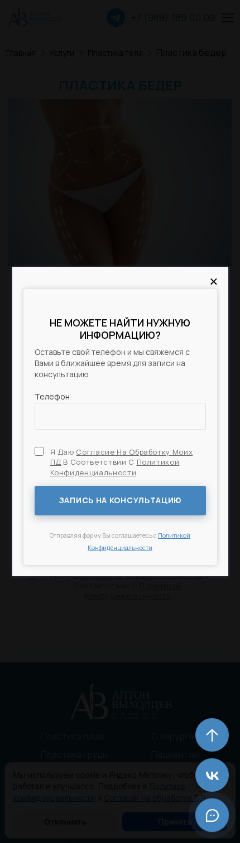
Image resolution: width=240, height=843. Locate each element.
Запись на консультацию (120, 500)
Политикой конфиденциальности (115, 467)
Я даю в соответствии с (121, 462)
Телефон (52, 396)
